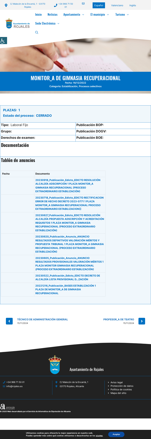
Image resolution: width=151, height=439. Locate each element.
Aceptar (116, 434)
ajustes (99, 435)
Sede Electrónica (45, 23)
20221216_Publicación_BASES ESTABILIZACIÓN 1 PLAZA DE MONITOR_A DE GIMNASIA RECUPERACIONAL (65, 289)
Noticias (53, 14)
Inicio (38, 14)
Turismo (120, 14)
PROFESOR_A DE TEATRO (118, 319)
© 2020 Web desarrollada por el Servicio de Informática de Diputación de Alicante (35, 411)
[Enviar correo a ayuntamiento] (81, 3)
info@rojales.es (14, 386)
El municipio (98, 14)
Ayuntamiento (71, 14)
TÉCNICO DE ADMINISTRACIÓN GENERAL (42, 319)
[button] (36, 32)
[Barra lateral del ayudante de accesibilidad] (3, 40)
